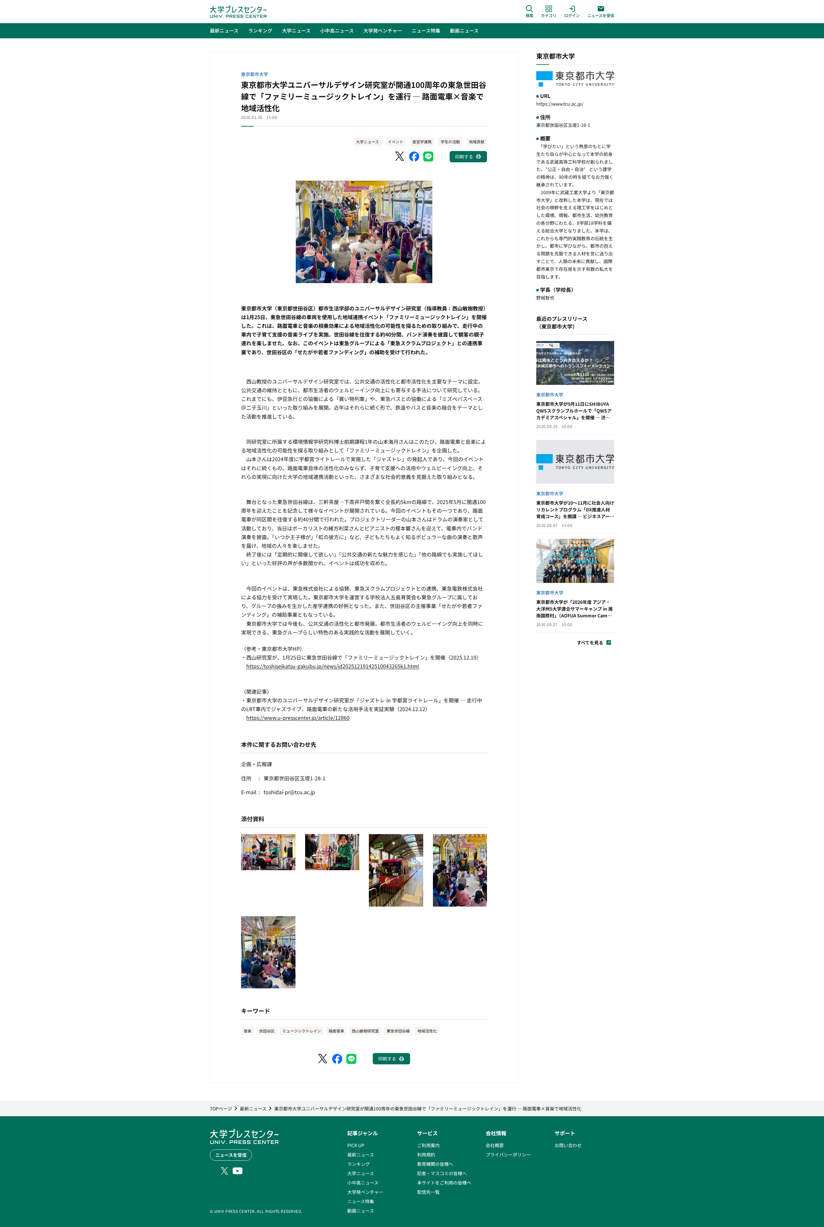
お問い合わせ (568, 1145)
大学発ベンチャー (365, 1192)
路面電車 (336, 1030)
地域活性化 (427, 1030)
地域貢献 (476, 141)
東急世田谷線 (398, 1030)
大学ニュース (367, 141)
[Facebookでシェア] (414, 156)
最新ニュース (360, 1154)
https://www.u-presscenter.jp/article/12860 (298, 717)
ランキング (358, 1164)
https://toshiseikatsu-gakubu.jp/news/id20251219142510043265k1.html (332, 666)
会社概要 (495, 1145)
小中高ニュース (363, 1182)
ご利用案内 (428, 1145)
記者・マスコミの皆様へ (442, 1173)
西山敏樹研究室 (365, 1030)
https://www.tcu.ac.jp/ (559, 103)
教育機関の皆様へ (435, 1164)
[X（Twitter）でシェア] (400, 156)
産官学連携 (422, 141)
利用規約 (426, 1154)
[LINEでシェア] (428, 156)
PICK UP (355, 1145)
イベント (395, 141)
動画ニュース (360, 1210)
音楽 (247, 1030)
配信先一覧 (428, 1192)
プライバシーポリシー (508, 1154)
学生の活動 (450, 141)
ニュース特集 (360, 1201)
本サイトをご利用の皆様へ (444, 1182)
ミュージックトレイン (301, 1030)
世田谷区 (267, 1030)
